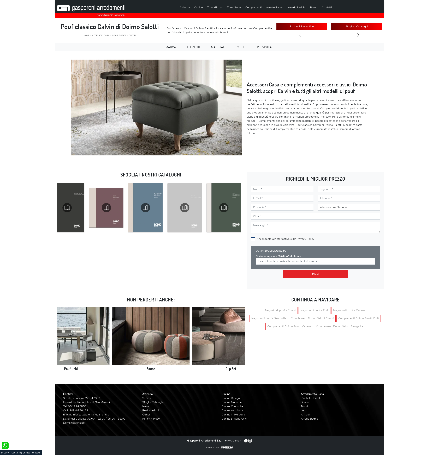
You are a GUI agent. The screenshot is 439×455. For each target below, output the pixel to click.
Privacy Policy (305, 239)
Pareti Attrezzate (311, 398)
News (146, 406)
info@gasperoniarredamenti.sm (92, 414)
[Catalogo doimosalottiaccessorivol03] (153, 207)
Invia (315, 273)
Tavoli (304, 406)
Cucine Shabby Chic (234, 419)
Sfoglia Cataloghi (153, 402)
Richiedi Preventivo (302, 26)
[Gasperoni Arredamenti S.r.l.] (91, 9)
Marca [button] (171, 47)
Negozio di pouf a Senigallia (268, 318)
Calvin (132, 35)
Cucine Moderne (232, 402)
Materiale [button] (218, 47)
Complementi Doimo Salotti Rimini (312, 318)
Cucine (198, 7)
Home (87, 35)
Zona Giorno (215, 7)
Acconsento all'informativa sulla (285, 239)
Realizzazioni (150, 410)
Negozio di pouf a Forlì (314, 310)
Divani (305, 402)
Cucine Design (231, 398)
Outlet (146, 414)
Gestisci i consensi (32, 452)
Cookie (15, 452)
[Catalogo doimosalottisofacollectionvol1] (232, 207)
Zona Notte (234, 7)
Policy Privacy (151, 419)
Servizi (146, 398)
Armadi (305, 414)
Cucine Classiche (232, 406)
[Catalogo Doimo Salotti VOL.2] (114, 207)
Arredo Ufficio (297, 7)
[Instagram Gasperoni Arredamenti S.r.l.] (250, 441)
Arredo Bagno (274, 7)
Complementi (253, 7)
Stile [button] (241, 47)
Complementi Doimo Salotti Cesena (289, 326)
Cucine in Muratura (233, 414)
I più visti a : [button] (264, 47)
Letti (303, 410)
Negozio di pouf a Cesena (349, 310)
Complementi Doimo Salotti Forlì (358, 318)
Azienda (184, 7)
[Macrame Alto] (356, 35)
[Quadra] (301, 35)
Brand (313, 7)
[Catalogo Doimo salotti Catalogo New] (193, 207)
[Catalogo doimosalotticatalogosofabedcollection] (75, 207)
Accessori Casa (100, 35)
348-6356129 (78, 410)
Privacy (5, 452)
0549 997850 (77, 406)
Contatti (327, 7)
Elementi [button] (193, 47)
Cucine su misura (232, 410)
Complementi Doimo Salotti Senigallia (339, 326)
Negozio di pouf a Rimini (280, 310)
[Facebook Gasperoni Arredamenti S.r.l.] (246, 441)
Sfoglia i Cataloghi (356, 26)
